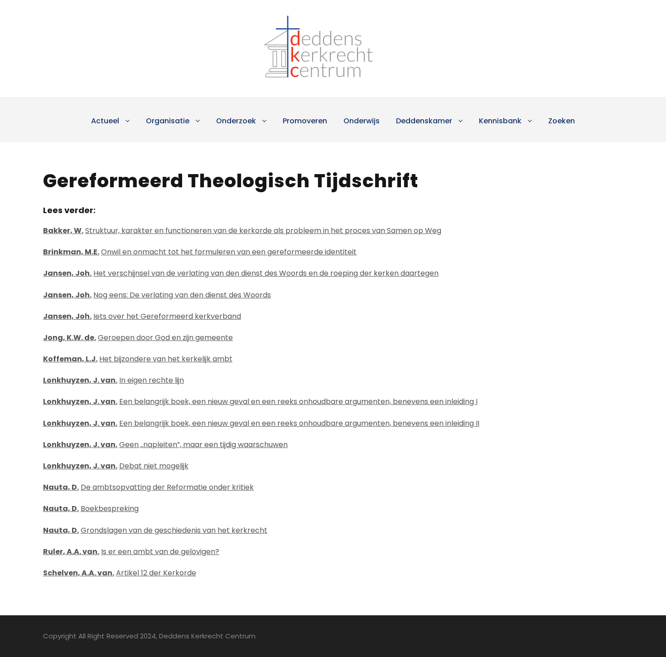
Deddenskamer (424, 121)
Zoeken (561, 121)
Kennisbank (500, 121)
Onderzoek (236, 121)
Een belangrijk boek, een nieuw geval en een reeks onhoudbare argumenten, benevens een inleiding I (298, 401)
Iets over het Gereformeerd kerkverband (167, 316)
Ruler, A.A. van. (71, 551)
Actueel (105, 121)
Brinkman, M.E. (71, 252)
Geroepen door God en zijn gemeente (165, 337)
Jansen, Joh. (67, 273)
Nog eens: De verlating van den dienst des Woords (182, 295)
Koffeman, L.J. (70, 359)
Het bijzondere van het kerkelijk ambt (165, 359)
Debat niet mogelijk (153, 466)
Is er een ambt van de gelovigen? (160, 551)
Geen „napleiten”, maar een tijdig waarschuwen (203, 444)
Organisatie (167, 121)
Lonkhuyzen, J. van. (80, 380)
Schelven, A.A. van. (78, 573)
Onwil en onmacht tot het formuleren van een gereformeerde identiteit (229, 252)
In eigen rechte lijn (151, 380)
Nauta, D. (61, 487)
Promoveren (305, 121)
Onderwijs (361, 121)
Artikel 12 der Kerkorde (156, 573)
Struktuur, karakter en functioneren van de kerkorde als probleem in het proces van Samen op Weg (263, 230)
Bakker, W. (63, 230)
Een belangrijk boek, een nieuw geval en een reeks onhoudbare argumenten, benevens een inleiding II (299, 423)
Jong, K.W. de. (69, 337)
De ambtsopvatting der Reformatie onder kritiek (167, 487)
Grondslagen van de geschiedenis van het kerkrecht (174, 530)
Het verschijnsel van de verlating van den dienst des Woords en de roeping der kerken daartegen (266, 273)
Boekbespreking (110, 508)
